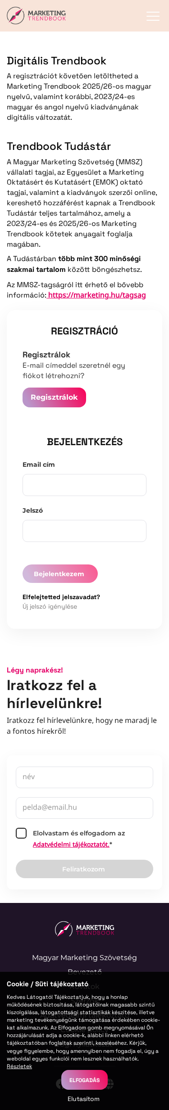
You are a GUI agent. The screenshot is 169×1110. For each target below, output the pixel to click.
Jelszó (33, 510)
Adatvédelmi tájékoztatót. (71, 845)
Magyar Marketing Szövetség (84, 957)
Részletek (19, 1065)
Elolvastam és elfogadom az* (79, 839)
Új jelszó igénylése (50, 606)
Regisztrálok (54, 397)
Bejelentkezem (59, 574)
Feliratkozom (83, 869)
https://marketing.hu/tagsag (96, 295)
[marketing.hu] (84, 928)
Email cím (39, 464)
